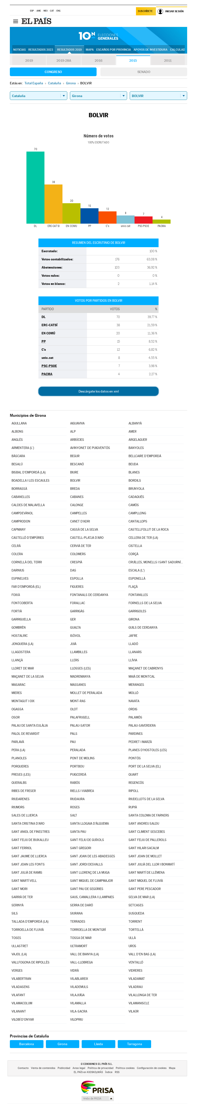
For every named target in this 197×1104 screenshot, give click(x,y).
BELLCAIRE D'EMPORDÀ (145, 456)
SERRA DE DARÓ (81, 905)
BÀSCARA (18, 456)
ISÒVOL (75, 636)
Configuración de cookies (151, 1068)
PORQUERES (20, 766)
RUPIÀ (133, 807)
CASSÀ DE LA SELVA (84, 529)
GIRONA (134, 619)
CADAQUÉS (136, 497)
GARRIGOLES (137, 611)
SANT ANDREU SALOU (144, 823)
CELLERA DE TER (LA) (143, 538)
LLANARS (135, 652)
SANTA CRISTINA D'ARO (28, 823)
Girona (62, 1044)
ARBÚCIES (77, 440)
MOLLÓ (133, 693)
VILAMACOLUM (22, 1003)
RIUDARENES (21, 799)
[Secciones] (15, 21)
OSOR (16, 717)
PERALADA (77, 750)
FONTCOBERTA (22, 603)
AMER (132, 431)
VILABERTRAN (21, 979)
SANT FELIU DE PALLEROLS (147, 840)
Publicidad (64, 1068)
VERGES (17, 970)
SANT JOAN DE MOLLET (145, 856)
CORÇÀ (133, 554)
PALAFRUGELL (80, 717)
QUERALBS (19, 783)
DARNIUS (18, 570)
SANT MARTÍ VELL (24, 881)
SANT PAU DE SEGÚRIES (86, 889)
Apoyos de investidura (150, 49)
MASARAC (18, 685)
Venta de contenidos (43, 1068)
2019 (29, 60)
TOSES (16, 938)
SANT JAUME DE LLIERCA (29, 856)
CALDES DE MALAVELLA (28, 505)
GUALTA (75, 627)
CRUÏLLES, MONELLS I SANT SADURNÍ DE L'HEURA (156, 562)
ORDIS (133, 709)
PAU (73, 742)
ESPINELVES (20, 578)
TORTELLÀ (136, 930)
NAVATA (134, 701)
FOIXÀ (16, 595)
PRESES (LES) (21, 774)
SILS (15, 913)
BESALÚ (17, 464)
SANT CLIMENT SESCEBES (147, 832)
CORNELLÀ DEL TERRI (27, 562)
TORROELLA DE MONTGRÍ (88, 930)
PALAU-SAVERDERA (142, 725)
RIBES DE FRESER (24, 791)
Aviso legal (79, 1068)
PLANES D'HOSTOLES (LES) (148, 750)
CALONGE (76, 505)
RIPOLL (134, 791)
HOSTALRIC (20, 636)
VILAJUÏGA (77, 995)
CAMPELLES (78, 513)
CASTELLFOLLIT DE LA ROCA (149, 529)
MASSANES (78, 685)
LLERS (74, 660)
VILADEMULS (79, 987)
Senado (143, 72)
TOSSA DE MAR (81, 938)
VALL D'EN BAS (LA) (142, 954)
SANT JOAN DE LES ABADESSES (92, 856)
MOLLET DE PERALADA (86, 693)
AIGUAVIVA (77, 423)
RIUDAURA (77, 799)
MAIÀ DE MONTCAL (142, 676)
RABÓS (75, 783)
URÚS (132, 946)
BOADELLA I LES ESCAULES (30, 480)
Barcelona (26, 1044)
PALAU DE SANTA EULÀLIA (30, 725)
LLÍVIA (133, 660)
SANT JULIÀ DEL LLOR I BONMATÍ (151, 864)
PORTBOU (77, 766)
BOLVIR (75, 480)
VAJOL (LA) (19, 954)
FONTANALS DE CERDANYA (89, 595)
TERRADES (77, 921)
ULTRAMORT (78, 946)
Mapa (90, 49)
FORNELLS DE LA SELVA (145, 603)
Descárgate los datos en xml (99, 391)
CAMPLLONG (137, 513)
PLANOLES (19, 758)
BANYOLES (136, 448)
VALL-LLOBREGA (81, 962)
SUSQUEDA (136, 913)
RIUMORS (18, 807)
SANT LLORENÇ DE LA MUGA (90, 872)
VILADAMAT (137, 979)
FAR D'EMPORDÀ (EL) (26, 587)
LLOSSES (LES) (80, 668)
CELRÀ (16, 546)
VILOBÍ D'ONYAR (23, 1019)
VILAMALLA (78, 1003)
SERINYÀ (18, 905)
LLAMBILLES (78, 652)
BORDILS (135, 480)
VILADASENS (21, 987)
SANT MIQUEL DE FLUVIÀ (146, 881)
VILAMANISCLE (139, 1003)
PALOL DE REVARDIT (26, 734)
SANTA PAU (78, 832)
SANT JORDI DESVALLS (86, 864)
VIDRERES (135, 970)
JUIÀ (73, 644)
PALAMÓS (135, 717)
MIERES (17, 693)
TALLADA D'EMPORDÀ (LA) (30, 921)
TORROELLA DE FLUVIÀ (28, 930)
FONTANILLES (138, 595)
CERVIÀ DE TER (80, 546)
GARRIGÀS (77, 611)
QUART (133, 774)
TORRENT (135, 921)
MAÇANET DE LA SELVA (28, 676)
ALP (73, 431)
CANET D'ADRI (80, 521)
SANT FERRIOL (22, 848)
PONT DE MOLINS (82, 758)
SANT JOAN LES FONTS (28, 864)
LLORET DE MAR (23, 668)
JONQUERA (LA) (22, 644)
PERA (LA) (18, 750)
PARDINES (136, 734)
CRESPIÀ (76, 562)
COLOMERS (78, 554)
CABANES (77, 497)
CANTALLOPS (138, 521)
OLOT (74, 709)
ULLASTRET (20, 946)
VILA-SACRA (78, 1011)
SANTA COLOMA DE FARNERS (149, 815)
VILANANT (19, 1011)
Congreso (53, 72)
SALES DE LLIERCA (24, 815)
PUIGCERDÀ (78, 774)
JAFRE (133, 636)
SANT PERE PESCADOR (145, 889)
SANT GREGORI (80, 848)
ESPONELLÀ (137, 578)
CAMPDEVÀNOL (22, 513)
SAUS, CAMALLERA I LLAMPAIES (92, 897)
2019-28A (63, 60)
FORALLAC (77, 603)
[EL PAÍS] (37, 21)
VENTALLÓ (136, 962)
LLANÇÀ (17, 660)
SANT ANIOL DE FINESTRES (31, 832)
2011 (168, 60)
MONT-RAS (78, 701)
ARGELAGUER (138, 440)
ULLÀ (132, 938)
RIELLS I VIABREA (82, 791)
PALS (73, 734)
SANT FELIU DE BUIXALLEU (30, 840)
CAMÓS (134, 505)
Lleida (98, 1044)
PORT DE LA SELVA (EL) (145, 766)
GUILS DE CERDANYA (143, 627)
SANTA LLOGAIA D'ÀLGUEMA (89, 823)
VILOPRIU (76, 1019)
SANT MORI (19, 889)
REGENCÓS (136, 783)
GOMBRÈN (19, 627)
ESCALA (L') (137, 570)
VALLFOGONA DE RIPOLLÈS (30, 962)
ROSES (75, 807)
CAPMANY (19, 529)
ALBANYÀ (135, 423)
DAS (73, 570)
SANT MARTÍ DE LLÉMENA (147, 872)
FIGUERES (77, 587)
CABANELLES (21, 497)
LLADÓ (133, 644)
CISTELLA (135, 546)
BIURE (74, 472)
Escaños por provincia (113, 49)
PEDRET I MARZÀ (140, 742)
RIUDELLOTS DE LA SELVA (146, 799)
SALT (73, 815)
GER (73, 619)
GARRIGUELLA (21, 619)
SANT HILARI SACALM (144, 848)
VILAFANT (18, 995)
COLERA (17, 554)
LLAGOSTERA (21, 652)
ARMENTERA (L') (23, 448)
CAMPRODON (21, 521)
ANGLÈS (17, 440)
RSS (117, 1072)
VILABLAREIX (79, 979)
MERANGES (136, 685)
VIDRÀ (74, 970)
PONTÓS (135, 758)
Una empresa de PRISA (97, 1087)
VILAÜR (134, 1011)
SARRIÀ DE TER (22, 897)
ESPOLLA (76, 578)
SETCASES (136, 905)
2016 (98, 60)
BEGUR (75, 456)
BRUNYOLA (136, 489)
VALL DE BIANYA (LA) (84, 954)
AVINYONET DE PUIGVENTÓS (90, 448)
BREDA (75, 489)
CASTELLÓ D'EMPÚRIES (28, 538)
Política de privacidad (100, 1068)
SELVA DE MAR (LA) (142, 897)
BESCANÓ (77, 464)
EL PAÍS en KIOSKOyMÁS (88, 1072)
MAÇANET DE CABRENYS (146, 668)
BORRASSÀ (19, 489)
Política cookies (125, 1068)
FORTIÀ (17, 611)
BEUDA (133, 464)
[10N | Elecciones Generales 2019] (98, 36)
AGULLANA (19, 423)
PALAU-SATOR (80, 725)
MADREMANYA (80, 676)
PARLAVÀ (18, 742)
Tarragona (134, 1044)
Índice (108, 1072)
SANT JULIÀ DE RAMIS (27, 872)
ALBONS (17, 431)
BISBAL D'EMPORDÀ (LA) (29, 472)
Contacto (23, 1068)
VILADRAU (136, 987)
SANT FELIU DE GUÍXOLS (87, 840)
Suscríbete (145, 11)
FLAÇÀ (133, 587)
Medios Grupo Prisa (97, 1098)
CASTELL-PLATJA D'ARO (87, 538)
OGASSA (17, 709)
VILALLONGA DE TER (143, 995)
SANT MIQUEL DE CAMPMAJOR (91, 881)
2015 (133, 60)
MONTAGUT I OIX (23, 701)
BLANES (134, 472)
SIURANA (76, 913)
